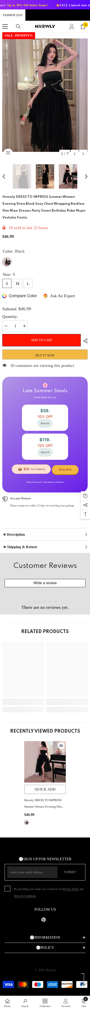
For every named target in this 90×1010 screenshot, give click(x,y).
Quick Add (45, 789)
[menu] (5, 26)
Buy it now (45, 355)
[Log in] (71, 26)
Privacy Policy (71, 889)
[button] (75, 154)
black (26, 822)
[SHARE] (84, 340)
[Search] (18, 26)
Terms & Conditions (25, 896)
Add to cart (41, 340)
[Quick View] (61, 745)
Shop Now (65, 469)
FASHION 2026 (12, 15)
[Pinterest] (43, 919)
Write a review (45, 583)
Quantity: (10, 316)
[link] (23, 702)
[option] (45, 95)
